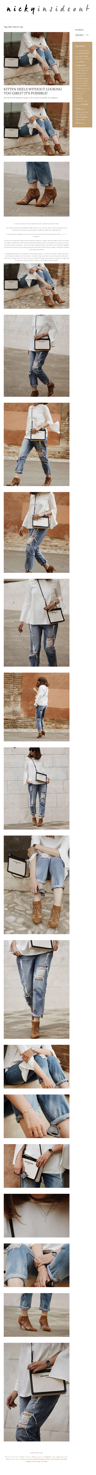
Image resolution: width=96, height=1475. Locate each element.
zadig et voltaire (80, 120)
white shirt (83, 114)
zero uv (82, 123)
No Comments (53, 98)
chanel (77, 68)
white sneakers (81, 117)
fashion (77, 76)
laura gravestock (79, 81)
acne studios (78, 50)
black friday (83, 56)
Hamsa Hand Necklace (52, 1459)
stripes (83, 109)
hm (84, 76)
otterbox (79, 88)
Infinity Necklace (39, 1459)
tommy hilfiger (84, 112)
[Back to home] (48, 9)
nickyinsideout (17, 98)
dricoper (84, 73)
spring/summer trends (81, 101)
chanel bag (81, 68)
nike (88, 85)
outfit (84, 88)
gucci (81, 76)
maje (84, 83)
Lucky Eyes (29, 1459)
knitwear (86, 78)
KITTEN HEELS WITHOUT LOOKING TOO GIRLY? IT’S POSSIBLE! (33, 91)
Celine (54, 1457)
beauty (77, 56)
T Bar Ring (43, 1461)
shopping (79, 98)
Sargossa (64, 234)
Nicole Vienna (15, 1459)
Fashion (44, 98)
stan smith (78, 105)
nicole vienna (82, 86)
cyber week (84, 70)
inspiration (79, 78)
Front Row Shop (13, 1457)
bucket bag (86, 59)
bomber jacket (79, 59)
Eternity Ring (35, 1461)
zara (77, 122)
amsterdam (84, 53)
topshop (77, 114)
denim (78, 73)
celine (76, 62)
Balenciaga (63, 1457)
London (80, 83)
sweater (77, 112)
